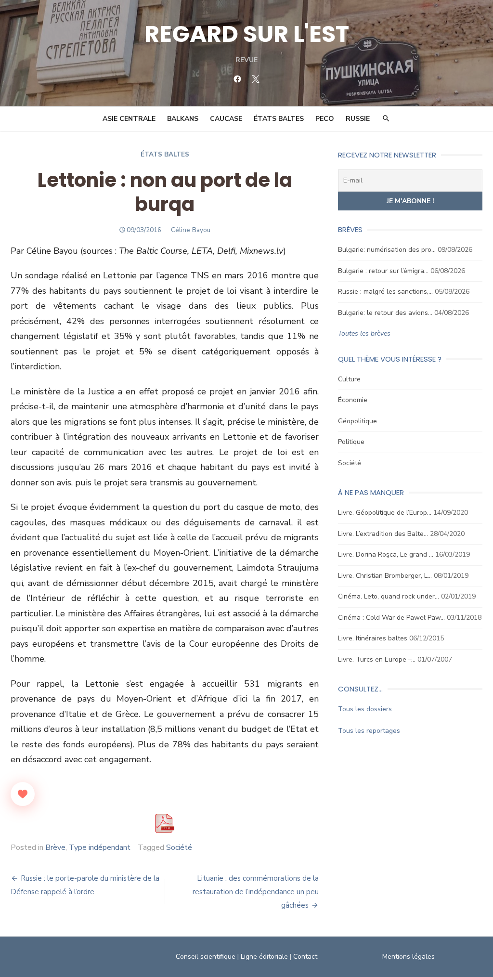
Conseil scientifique (205, 956)
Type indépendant (99, 847)
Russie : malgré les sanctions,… (385, 291)
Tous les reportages (369, 730)
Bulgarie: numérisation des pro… (387, 249)
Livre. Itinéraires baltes (372, 638)
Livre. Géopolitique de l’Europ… (384, 512)
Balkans (182, 118)
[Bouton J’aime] (23, 794)
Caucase (226, 118)
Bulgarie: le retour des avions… (385, 312)
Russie (358, 118)
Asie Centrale (129, 118)
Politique (351, 441)
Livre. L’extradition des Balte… (383, 533)
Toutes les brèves (364, 333)
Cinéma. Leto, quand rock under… (388, 596)
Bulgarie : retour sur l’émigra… (383, 270)
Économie (352, 399)
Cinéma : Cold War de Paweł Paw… (391, 617)
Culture (349, 379)
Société (179, 847)
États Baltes (279, 118)
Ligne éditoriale (264, 956)
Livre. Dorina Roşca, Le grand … (385, 554)
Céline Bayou (190, 229)
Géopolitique (357, 421)
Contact (305, 956)
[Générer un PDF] (164, 823)
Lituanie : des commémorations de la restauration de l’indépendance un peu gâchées (256, 891)
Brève (55, 847)
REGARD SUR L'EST (246, 34)
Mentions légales (408, 956)
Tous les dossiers (365, 709)
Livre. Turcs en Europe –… (376, 659)
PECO (324, 118)
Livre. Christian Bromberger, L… (385, 575)
